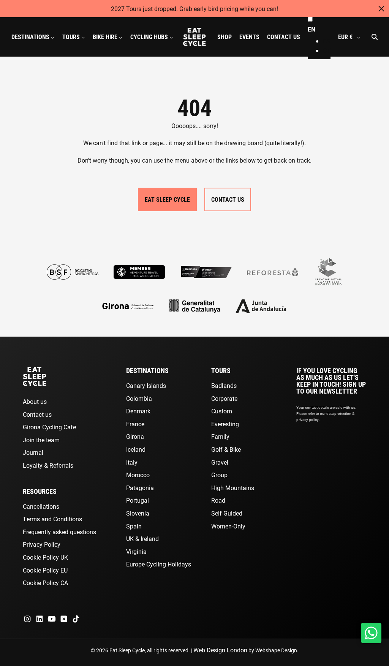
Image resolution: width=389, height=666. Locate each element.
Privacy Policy (41, 544)
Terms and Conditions (52, 519)
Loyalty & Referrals (48, 465)
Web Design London (220, 650)
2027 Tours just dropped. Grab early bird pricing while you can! (194, 9)
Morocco (138, 475)
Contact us (37, 414)
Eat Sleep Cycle (167, 199)
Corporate (224, 398)
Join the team (41, 440)
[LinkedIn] (39, 618)
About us (35, 401)
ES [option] (326, 41)
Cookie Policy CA (45, 583)
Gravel (219, 462)
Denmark (138, 411)
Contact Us (227, 199)
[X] (63, 618)
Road (218, 500)
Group (219, 475)
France (135, 424)
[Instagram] (27, 618)
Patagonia (140, 488)
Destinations (147, 370)
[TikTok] (76, 618)
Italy (132, 462)
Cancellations (41, 506)
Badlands (224, 385)
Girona (135, 436)
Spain (134, 526)
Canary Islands (146, 385)
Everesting (225, 424)
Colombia (139, 398)
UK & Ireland (142, 539)
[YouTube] (51, 618)
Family (220, 436)
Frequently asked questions (59, 532)
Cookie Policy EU (45, 570)
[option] (326, 41)
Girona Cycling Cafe (49, 427)
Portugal (137, 500)
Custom (221, 411)
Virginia (136, 551)
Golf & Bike (226, 449)
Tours (221, 370)
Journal (33, 452)
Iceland (135, 449)
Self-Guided (226, 513)
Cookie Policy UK (45, 557)
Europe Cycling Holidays (158, 564)
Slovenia (137, 513)
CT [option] (326, 50)
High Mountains (232, 488)
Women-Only (228, 526)
